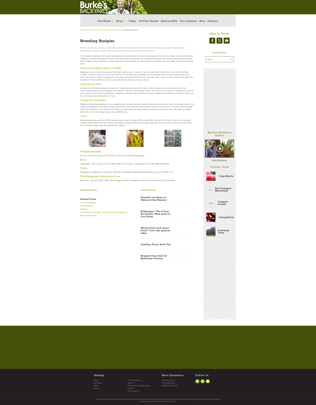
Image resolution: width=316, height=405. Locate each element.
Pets (93, 30)
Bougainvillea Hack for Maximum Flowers (154, 257)
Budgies (85, 209)
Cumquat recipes (223, 203)
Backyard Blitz (169, 21)
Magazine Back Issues (170, 385)
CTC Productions (134, 380)
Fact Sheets (104, 21)
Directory (212, 21)
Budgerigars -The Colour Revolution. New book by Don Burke (155, 214)
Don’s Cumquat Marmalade (223, 189)
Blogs (119, 21)
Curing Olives (226, 217)
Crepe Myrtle (226, 176)
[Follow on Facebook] (212, 41)
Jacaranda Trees (223, 231)
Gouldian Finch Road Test (156, 244)
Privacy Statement (168, 383)
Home (96, 380)
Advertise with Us (168, 380)
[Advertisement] (195, 7)
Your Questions (188, 21)
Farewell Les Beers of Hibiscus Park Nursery (154, 199)
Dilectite (173, 401)
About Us (131, 383)
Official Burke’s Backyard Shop (139, 386)
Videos (132, 21)
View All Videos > (219, 160)
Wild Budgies (87, 206)
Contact (130, 388)
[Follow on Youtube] (227, 41)
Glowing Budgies (89, 203)
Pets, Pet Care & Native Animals (109, 30)
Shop (202, 21)
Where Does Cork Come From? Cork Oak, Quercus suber (155, 231)
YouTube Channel (148, 21)
